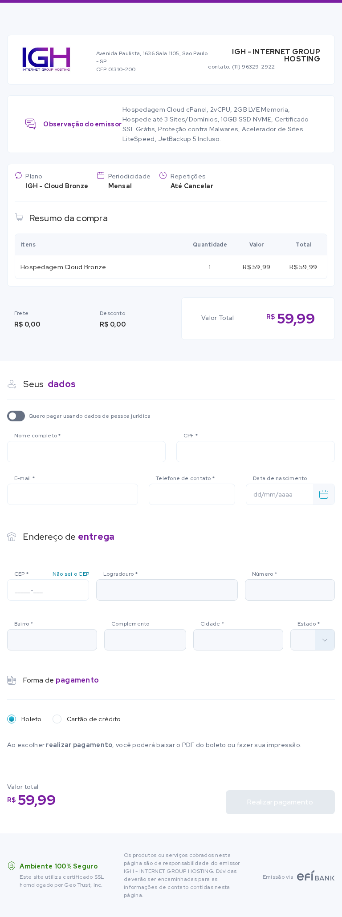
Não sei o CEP (71, 574)
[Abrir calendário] (323, 494)
